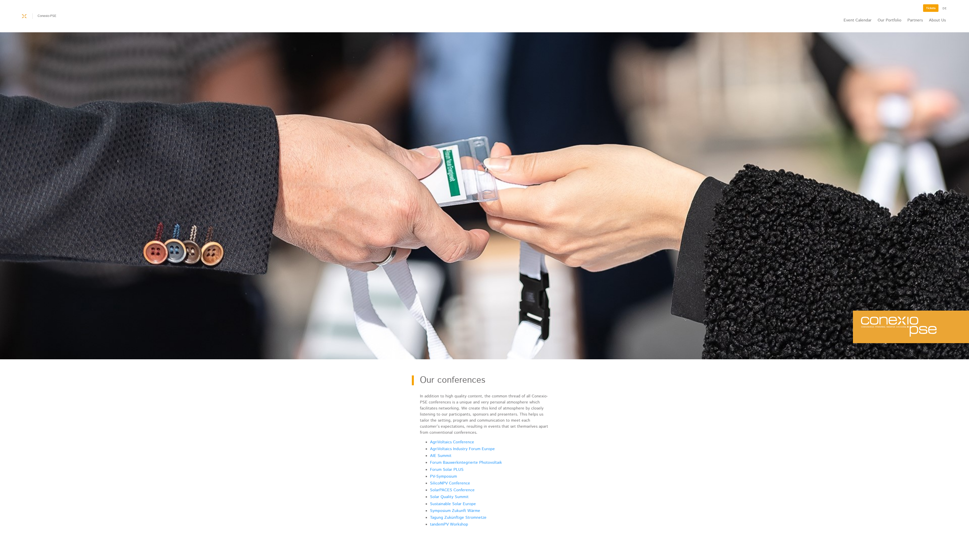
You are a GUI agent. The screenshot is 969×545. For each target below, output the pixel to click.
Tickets (930, 8)
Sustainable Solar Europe (453, 504)
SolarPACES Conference (452, 490)
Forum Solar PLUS (447, 470)
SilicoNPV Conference (450, 483)
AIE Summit (440, 456)
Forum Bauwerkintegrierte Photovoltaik (466, 463)
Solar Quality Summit (449, 497)
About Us (937, 20)
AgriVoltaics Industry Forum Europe (462, 449)
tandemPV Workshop (449, 524)
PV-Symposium (443, 476)
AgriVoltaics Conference (452, 442)
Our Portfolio (889, 20)
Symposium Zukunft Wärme (455, 511)
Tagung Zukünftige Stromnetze (458, 518)
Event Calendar (858, 20)
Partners (915, 20)
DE (945, 9)
